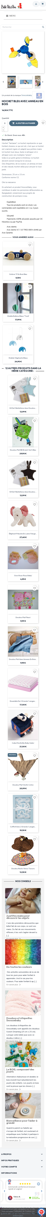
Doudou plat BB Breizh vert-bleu (23, 450)
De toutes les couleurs (19, 966)
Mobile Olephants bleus (18, 358)
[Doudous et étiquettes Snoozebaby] (23, 1003)
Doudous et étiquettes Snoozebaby (19, 1019)
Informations (9, 1173)
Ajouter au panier (23, 123)
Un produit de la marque (11, 95)
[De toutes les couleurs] (23, 951)
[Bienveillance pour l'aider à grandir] (23, 1105)
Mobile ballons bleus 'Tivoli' (18, 316)
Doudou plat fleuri (23, 617)
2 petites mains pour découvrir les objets (18, 916)
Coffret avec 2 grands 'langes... (23, 827)
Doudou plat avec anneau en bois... (23, 659)
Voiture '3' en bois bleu (18, 274)
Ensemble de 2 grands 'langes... (23, 701)
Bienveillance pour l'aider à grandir (21, 1121)
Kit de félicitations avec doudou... (23, 408)
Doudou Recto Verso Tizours (23, 868)
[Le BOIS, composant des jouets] (23, 1054)
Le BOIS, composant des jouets (20, 1070)
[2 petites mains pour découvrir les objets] (23, 900)
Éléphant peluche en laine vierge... (23, 534)
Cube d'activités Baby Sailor (23, 743)
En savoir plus (12, 984)
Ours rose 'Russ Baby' (23, 575)
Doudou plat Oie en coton (23, 785)
